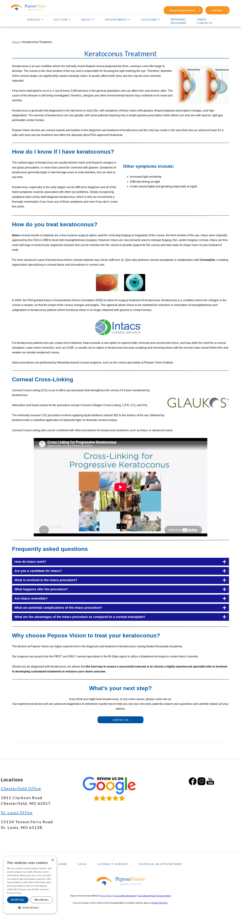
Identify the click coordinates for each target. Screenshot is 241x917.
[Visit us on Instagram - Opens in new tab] (201, 781)
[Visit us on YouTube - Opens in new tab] (210, 781)
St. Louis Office (17, 812)
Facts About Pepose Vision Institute (154, 895)
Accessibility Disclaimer (125, 895)
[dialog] (30, 884)
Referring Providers (178, 21)
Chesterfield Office (21, 788)
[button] (30, 907)
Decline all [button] (41, 899)
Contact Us (120, 719)
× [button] (52, 860)
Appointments (116, 19)
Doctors (61, 19)
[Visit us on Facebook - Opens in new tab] (192, 781)
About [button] (86, 19)
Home (16, 42)
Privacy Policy (106, 895)
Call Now (216, 10)
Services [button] (33, 19)
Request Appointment (182, 10)
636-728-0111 (161, 902)
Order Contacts (204, 21)
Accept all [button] (17, 899)
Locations (149, 19)
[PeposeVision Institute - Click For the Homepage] (32, 7)
